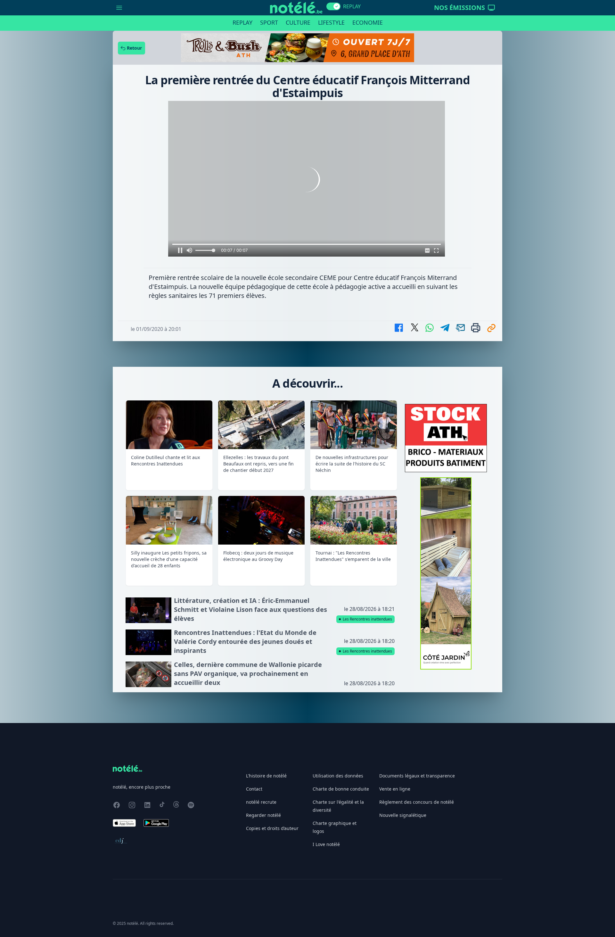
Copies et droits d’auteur (272, 828)
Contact (254, 789)
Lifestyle (331, 22)
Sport (269, 22)
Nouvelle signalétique (402, 815)
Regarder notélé (263, 815)
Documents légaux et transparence (417, 776)
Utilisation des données (338, 776)
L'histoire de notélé (266, 776)
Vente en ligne (394, 789)
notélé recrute (261, 802)
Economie (367, 22)
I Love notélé (326, 844)
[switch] (333, 6)
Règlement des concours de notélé (416, 802)
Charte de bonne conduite (341, 789)
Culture (298, 22)
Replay (242, 22)
